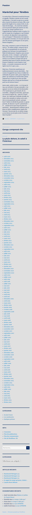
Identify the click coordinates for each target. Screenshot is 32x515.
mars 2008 (7, 320)
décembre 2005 (9, 378)
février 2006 (8, 374)
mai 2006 (7, 367)
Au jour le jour (20, 118)
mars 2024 (7, 195)
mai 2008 (7, 316)
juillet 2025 (7, 165)
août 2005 (7, 387)
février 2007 (7, 348)
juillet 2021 (7, 253)
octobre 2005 (8, 383)
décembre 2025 (9, 158)
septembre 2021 (9, 249)
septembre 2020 (9, 273)
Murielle (7, 118)
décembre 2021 (8, 245)
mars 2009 (7, 303)
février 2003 (7, 400)
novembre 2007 (9, 329)
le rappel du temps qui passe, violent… (15, 480)
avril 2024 (7, 193)
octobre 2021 (8, 247)
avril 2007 (7, 344)
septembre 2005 (9, 385)
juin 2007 (7, 339)
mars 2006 (7, 372)
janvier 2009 (8, 307)
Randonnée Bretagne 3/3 (11, 474)
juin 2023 (7, 210)
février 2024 (7, 197)
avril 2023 (7, 214)
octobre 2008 (8, 309)
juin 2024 (7, 189)
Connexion (7, 432)
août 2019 (7, 279)
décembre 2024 (9, 176)
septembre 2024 (9, 182)
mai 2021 (7, 258)
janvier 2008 (8, 324)
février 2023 (7, 219)
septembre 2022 (9, 225)
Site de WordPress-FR (11, 438)
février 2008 (7, 322)
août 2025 (7, 163)
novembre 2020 (9, 270)
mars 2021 (7, 262)
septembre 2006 (9, 359)
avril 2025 (7, 169)
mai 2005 (7, 393)
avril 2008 (7, 318)
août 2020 (7, 275)
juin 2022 (7, 232)
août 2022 (7, 227)
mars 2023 (7, 217)
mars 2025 (7, 171)
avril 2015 (7, 294)
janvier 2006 (8, 376)
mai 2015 (7, 292)
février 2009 (8, 305)
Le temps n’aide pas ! (19, 499)
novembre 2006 (9, 355)
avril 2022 (7, 236)
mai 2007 (7, 342)
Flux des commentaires (11, 436)
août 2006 (7, 361)
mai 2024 (7, 191)
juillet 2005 (7, 389)
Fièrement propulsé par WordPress (16, 512)
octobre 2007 (8, 331)
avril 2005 (7, 395)
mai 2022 (7, 234)
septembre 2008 (9, 311)
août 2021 (7, 251)
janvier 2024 (8, 199)
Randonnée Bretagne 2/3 (11, 476)
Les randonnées (9, 417)
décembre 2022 (9, 221)
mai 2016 (7, 290)
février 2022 (7, 240)
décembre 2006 (9, 352)
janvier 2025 (8, 173)
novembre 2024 (9, 178)
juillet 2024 (7, 186)
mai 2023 (7, 212)
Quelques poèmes (9, 419)
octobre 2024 (8, 180)
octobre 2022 (8, 223)
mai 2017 (6, 286)
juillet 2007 (7, 337)
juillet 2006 (7, 363)
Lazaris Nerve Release (10, 482)
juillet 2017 (7, 283)
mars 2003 (7, 398)
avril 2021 (7, 260)
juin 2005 (7, 391)
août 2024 (7, 184)
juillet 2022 (7, 230)
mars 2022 (7, 238)
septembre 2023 (9, 204)
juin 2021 (7, 255)
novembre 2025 (9, 161)
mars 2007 (7, 346)
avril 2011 (7, 296)
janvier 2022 (8, 242)
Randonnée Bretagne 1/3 (11, 478)
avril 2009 (7, 301)
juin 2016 (7, 288)
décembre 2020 (9, 268)
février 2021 (7, 264)
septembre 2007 (9, 333)
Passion (6, 5)
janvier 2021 (7, 266)
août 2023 (7, 206)
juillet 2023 (7, 208)
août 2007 (7, 335)
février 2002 (7, 402)
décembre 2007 (8, 327)
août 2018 (7, 281)
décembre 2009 (9, 298)
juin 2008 (7, 314)
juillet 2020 (7, 277)
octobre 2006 (8, 357)
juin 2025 (7, 167)
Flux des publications (10, 434)
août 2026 (7, 156)
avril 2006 (7, 370)
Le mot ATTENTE (18, 503)
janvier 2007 (8, 350)
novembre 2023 (9, 202)
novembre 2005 (9, 380)
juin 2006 (7, 365)
